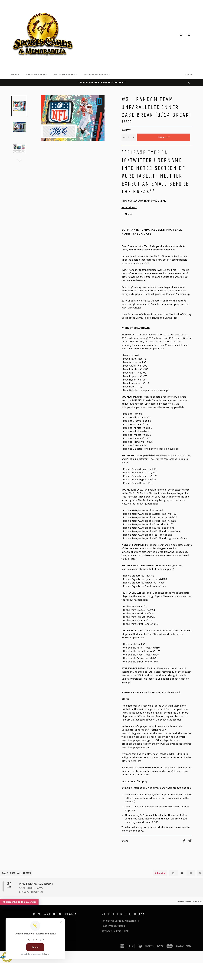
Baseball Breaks (36, 74)
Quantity (126, 130)
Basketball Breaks (96, 74)
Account (188, 74)
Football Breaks (65, 74)
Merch (15, 74)
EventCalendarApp (195, 901)
